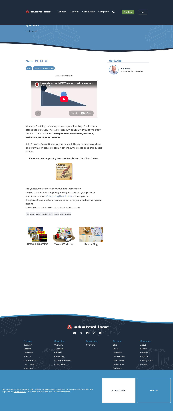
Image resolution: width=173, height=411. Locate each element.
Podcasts (117, 368)
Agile (29, 68)
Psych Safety (30, 364)
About (143, 345)
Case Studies (119, 356)
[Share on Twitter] (46, 61)
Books (116, 348)
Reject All (154, 390)
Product (27, 356)
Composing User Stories (59, 196)
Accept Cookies (119, 390)
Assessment (60, 364)
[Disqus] (64, 280)
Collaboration (30, 360)
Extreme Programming (44, 68)
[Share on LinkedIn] (36, 61)
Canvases (117, 352)
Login (142, 12)
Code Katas (118, 364)
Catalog (27, 348)
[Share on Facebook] (41, 61)
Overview (28, 345)
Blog (115, 345)
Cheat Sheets (119, 360)
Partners (144, 364)
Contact (128, 12)
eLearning (28, 368)
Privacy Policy (20, 391)
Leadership (59, 356)
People (143, 348)
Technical (28, 352)
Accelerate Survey (62, 360)
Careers (144, 352)
